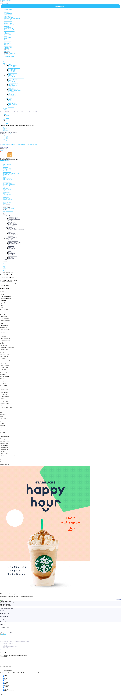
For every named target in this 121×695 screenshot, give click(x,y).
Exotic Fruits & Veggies (6, 360)
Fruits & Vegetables (8, 9)
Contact (4, 109)
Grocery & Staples (8, 47)
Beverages (6, 26)
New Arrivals (7, 54)
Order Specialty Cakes (5, 323)
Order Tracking (5, 130)
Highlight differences (8, 670)
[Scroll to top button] (118, 692)
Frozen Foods (7, 42)
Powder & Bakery (8, 34)
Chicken (2, 391)
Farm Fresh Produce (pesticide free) (12, 18)
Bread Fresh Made (8, 14)
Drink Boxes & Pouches (6, 296)
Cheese (2, 331)
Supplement (6, 51)
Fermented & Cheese (9, 19)
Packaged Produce (4, 367)
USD (4, 119)
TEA (1, 427)
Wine (2, 307)
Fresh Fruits (3, 361)
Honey (2, 334)
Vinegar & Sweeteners (9, 56)
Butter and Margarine (5, 329)
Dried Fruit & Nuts (8, 17)
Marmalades (3, 336)
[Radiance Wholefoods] (5, 0)
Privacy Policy (6, 647)
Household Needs (3, 380)
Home (4, 61)
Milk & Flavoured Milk (5, 338)
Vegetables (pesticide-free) (10, 53)
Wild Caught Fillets (5, 401)
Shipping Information (7, 645)
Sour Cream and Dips (5, 340)
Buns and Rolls (4, 316)
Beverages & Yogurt (8, 13)
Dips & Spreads (7, 16)
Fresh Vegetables (4, 363)
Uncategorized (3, 429)
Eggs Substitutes (4, 332)
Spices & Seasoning (8, 44)
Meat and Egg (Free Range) (10, 29)
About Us (5, 108)
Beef (2, 387)
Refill (5, 36)
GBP (7, 123)
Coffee (2, 293)
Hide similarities (7, 669)
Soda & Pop (3, 300)
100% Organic (9, 75)
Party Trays (3, 369)
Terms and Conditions (8, 643)
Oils (5, 32)
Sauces (5, 38)
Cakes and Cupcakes (5, 318)
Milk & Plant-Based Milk (6, 298)
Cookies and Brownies (5, 320)
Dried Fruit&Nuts (12, 71)
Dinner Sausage (4, 394)
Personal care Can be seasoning (6, 407)
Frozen (5, 22)
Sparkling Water (4, 302)
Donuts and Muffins (5, 322)
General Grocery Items (9, 11)
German (7, 118)
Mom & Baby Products (9, 31)
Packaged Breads (4, 325)
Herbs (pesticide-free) (9, 28)
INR (7, 121)
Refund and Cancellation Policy (10, 646)
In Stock (3, 462)
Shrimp (2, 398)
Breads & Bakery (8, 39)
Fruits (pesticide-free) (9, 24)
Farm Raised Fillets (5, 396)
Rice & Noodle (7, 37)
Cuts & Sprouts (4, 358)
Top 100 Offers (7, 52)
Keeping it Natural (10, 86)
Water (2, 305)
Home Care (6, 12)
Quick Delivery (9, 98)
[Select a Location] (60, 656)
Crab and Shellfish (4, 392)
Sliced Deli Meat (4, 400)
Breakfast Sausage (4, 389)
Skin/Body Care (7, 43)
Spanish (7, 116)
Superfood (6, 48)
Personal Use (7, 33)
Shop (4, 63)
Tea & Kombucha (4, 303)
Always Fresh (9, 64)
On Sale (2, 464)
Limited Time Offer (4, 381)
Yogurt (2, 342)
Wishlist (4, 129)
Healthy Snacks (7, 27)
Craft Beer (3, 294)
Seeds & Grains (7, 41)
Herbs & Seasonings (5, 365)
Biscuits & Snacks (8, 46)
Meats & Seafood (8, 21)
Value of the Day (8, 49)
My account (5, 128)
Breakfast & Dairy (8, 23)
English (4, 114)
